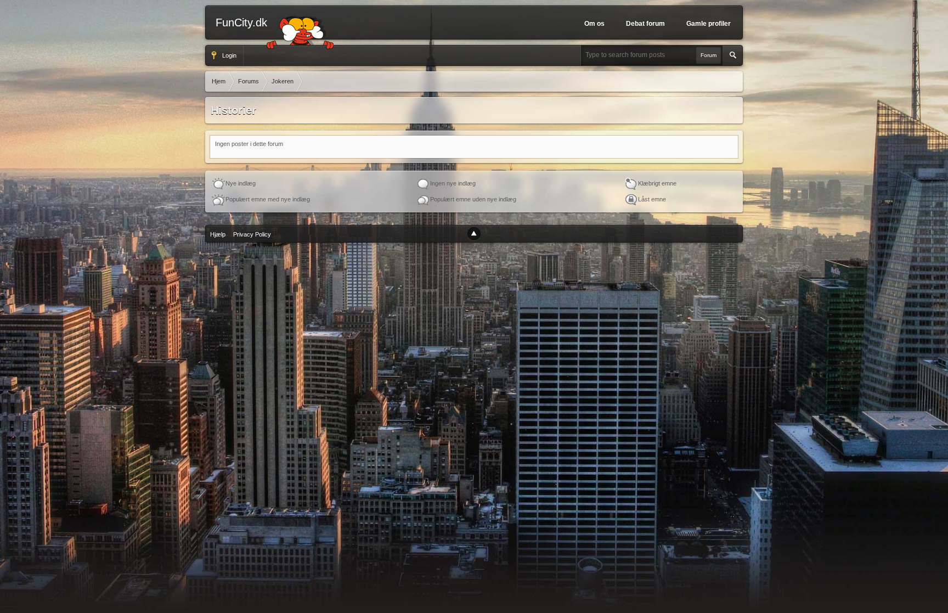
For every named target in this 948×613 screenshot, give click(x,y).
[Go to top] (474, 233)
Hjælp (217, 234)
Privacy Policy (252, 234)
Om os (594, 23)
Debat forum (645, 23)
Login (229, 55)
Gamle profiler (708, 23)
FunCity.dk (241, 22)
